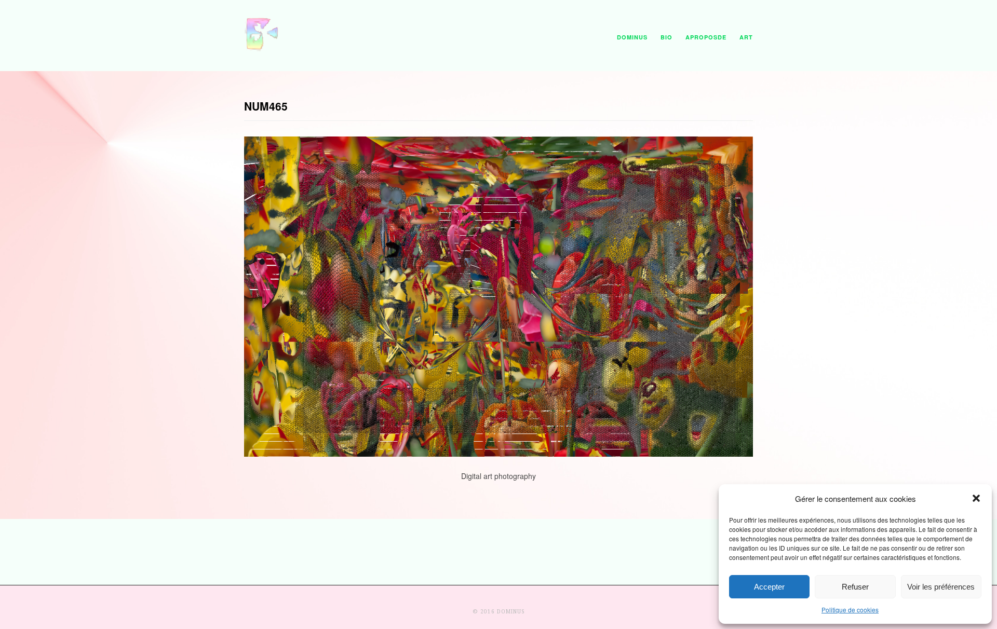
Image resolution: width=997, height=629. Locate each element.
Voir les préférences (941, 586)
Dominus (632, 37)
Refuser (855, 586)
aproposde (705, 37)
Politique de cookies (850, 609)
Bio (666, 37)
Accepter (769, 586)
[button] (976, 498)
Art (746, 37)
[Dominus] (262, 49)
